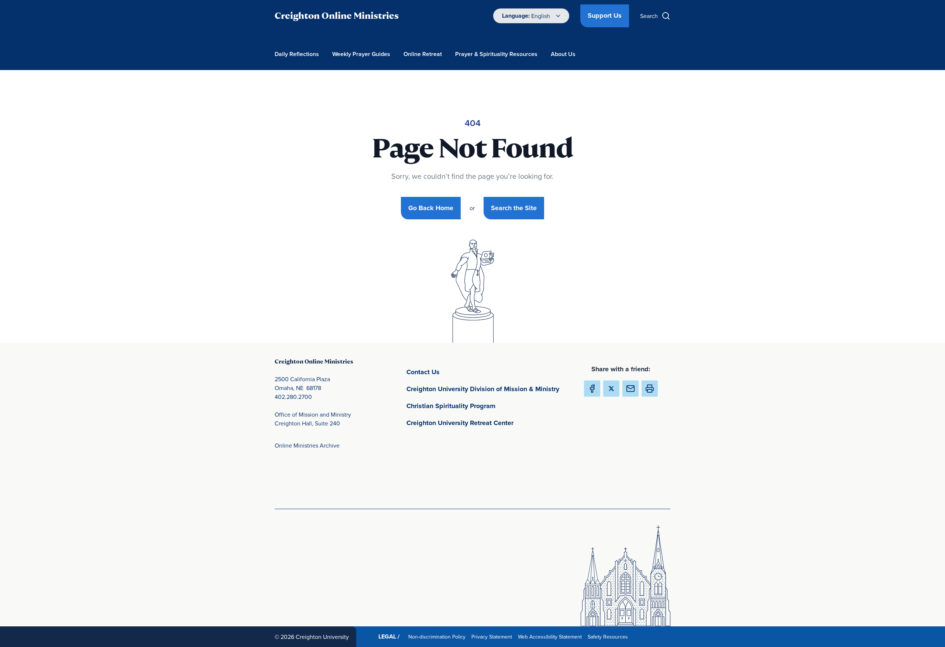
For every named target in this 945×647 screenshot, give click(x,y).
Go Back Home (430, 208)
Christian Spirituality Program (485, 406)
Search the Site (514, 208)
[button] (650, 388)
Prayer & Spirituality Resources (496, 54)
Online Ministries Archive (307, 445)
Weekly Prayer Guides (361, 54)
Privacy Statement (493, 636)
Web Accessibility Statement (551, 636)
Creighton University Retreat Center (488, 423)
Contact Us (457, 372)
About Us (563, 54)
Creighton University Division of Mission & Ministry (488, 389)
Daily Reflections (297, 54)
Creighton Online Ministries (337, 15)
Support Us (605, 15)
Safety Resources (609, 636)
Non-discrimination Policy (438, 636)
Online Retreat (422, 54)
